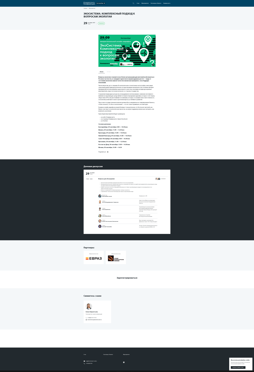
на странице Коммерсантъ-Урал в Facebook (114, 119)
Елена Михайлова (106, 216)
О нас (138, 3)
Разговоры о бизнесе (156, 3)
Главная (85, 8)
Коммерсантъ (166, 3)
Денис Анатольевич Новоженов (110, 221)
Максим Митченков (107, 196)
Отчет (109, 72)
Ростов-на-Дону (103, 144)
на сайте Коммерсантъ (108, 117)
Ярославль (102, 141)
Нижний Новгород (104, 136)
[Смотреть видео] (127, 51)
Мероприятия (145, 3)
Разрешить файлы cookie (237, 367)
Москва (100, 147)
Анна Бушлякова (106, 209)
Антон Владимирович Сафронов (110, 202)
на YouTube (104, 121)
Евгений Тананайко (107, 226)
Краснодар (102, 133)
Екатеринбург (102, 127)
